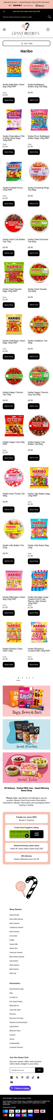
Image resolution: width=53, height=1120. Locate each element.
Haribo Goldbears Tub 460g (37, 342)
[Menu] (4, 29)
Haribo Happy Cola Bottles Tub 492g (36, 443)
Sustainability (14, 1043)
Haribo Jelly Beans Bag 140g (38, 546)
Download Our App (17, 989)
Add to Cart (34, 100)
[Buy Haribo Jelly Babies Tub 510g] (14, 529)
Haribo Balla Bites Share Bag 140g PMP (13, 85)
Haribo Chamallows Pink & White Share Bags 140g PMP (14, 138)
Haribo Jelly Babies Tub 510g (13, 546)
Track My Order (15, 1010)
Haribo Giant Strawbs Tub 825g (37, 290)
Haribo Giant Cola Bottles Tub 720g (14, 240)
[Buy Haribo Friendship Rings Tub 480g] (39, 171)
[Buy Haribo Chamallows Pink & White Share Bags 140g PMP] (14, 120)
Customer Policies (16, 1047)
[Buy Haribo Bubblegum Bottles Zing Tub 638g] (39, 68)
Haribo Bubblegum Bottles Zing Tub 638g (37, 85)
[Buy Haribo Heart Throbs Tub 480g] (14, 477)
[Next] (34, 678)
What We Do (14, 1006)
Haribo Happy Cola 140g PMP (13, 443)
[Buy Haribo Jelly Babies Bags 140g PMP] (39, 477)
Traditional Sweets (16, 927)
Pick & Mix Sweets (16, 919)
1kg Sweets (14, 961)
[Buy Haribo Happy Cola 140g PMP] (14, 426)
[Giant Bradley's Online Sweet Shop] (25, 29)
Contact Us (14, 997)
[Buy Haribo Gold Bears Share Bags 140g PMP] (14, 324)
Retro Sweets (14, 923)
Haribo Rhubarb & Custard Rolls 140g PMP (39, 650)
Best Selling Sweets (17, 957)
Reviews (13, 1014)
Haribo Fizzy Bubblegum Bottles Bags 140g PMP (39, 137)
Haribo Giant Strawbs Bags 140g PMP (12, 290)
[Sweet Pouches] (26, 734)
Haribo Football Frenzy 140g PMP (13, 189)
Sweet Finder (14, 915)
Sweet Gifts (14, 944)
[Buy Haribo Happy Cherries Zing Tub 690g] (39, 376)
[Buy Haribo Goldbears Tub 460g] (39, 324)
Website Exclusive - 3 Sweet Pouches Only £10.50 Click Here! (26, 2)
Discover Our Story (16, 1018)
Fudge (12, 940)
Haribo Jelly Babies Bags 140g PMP (39, 495)
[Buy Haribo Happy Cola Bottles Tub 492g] (39, 426)
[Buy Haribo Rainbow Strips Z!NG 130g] (14, 632)
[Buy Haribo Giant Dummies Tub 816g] (39, 223)
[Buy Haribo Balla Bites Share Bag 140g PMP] (14, 68)
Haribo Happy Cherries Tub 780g (13, 393)
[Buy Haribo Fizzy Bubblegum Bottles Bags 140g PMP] (39, 120)
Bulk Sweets (14, 969)
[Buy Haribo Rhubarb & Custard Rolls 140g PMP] (39, 632)
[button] (26, 5)
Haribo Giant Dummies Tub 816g (38, 240)
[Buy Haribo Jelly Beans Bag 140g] (39, 529)
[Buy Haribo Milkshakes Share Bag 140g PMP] (14, 581)
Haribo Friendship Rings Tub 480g (38, 189)
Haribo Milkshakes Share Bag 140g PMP (14, 598)
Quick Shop (8, 100)
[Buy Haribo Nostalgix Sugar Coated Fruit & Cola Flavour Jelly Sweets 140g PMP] (39, 581)
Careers (12, 1035)
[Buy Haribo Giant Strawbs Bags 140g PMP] (14, 273)
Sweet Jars (14, 948)
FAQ (11, 993)
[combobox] (24, 17)
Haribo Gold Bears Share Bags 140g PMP (14, 342)
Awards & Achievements (18, 1022)
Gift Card (13, 973)
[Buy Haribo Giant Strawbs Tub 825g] (39, 273)
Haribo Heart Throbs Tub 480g (14, 495)
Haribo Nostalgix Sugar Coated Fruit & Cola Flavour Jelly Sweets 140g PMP (38, 600)
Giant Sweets (14, 932)
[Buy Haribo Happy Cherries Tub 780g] (14, 376)
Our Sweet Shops (16, 1002)
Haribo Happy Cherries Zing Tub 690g (38, 393)
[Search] (49, 17)
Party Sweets (14, 965)
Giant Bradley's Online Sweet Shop (14, 1098)
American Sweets (16, 952)
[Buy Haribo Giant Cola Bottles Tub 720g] (14, 223)
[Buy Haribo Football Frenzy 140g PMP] (14, 171)
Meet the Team (15, 1031)
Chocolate (13, 936)
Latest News (14, 1026)
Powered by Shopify (9, 1107)
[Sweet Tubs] (26, 767)
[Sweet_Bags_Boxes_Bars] (26, 701)
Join (39, 1070)
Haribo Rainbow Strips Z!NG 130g (13, 650)
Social (12, 1039)
